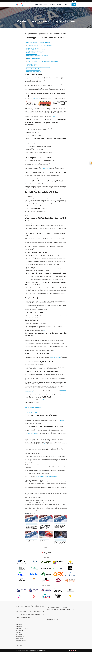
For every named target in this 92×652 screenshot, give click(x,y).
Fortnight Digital (23, 640)
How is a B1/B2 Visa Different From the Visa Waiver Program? (38, 42)
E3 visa (45, 443)
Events (65, 4)
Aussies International (20, 636)
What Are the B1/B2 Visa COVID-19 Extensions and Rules (37, 57)
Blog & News (59, 4)
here (54, 116)
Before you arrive (37, 4)
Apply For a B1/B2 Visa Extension (33, 58)
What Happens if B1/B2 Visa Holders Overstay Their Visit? (37, 55)
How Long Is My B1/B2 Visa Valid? (32, 48)
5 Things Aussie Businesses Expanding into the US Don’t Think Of (59, 612)
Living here (52, 4)
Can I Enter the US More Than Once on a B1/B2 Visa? (36, 49)
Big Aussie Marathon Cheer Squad (22, 628)
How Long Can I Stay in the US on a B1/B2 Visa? (35, 51)
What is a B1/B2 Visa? (30, 41)
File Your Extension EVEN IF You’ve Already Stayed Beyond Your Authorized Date (42, 61)
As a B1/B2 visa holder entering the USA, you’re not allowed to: (39, 46)
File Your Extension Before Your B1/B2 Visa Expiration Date (38, 59)
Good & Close (18, 632)
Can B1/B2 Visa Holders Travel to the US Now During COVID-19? (38, 67)
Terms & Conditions (20, 650)
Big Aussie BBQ (19, 624)
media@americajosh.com (58, 621)
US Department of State (40, 422)
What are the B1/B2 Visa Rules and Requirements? (36, 43)
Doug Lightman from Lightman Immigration (33, 407)
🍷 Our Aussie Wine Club (20, 1)
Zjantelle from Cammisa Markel (31, 412)
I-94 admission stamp (45, 168)
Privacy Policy (38, 643)
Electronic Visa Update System (55, 357)
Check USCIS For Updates (32, 64)
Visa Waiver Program (37, 98)
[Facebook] (70, 1)
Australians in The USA (20, 638)
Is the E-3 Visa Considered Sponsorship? (54, 616)
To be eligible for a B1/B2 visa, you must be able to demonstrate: (39, 45)
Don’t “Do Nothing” (31, 65)
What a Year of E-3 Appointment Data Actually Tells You (57, 614)
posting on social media (32, 433)
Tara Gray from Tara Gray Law (30, 409)
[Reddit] (75, 1)
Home (17, 17)
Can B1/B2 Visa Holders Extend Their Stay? (34, 52)
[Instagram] (74, 1)
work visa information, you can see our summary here (46, 476)
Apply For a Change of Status (32, 62)
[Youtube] (72, 1)
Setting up (45, 4)
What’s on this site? (21, 17)
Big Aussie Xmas (19, 626)
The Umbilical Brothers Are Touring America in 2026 (57, 607)
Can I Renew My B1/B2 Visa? (31, 54)
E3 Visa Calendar (19, 634)
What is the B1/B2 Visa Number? (32, 68)
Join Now (74, 4)
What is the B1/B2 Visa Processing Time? (34, 71)
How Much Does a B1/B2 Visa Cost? (33, 70)
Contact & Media (28, 1)
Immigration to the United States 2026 (32, 17)
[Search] (69, 4)
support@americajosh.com (54, 619)
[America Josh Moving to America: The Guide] (20, 4)
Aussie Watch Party (19, 630)
